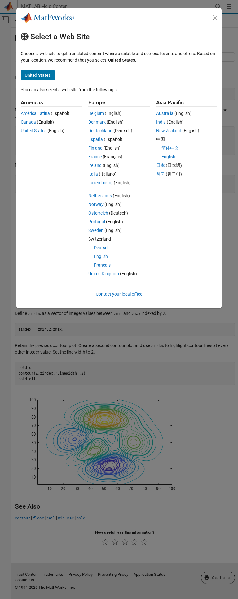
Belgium (96, 113)
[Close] (215, 17)
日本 (160, 165)
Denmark (97, 121)
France (95, 156)
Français (102, 265)
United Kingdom (103, 273)
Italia (93, 173)
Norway (96, 204)
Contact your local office (119, 294)
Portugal (96, 221)
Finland (95, 147)
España (95, 139)
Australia (165, 113)
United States (33, 130)
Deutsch (102, 247)
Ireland (95, 165)
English (101, 256)
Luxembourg (100, 182)
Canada (28, 121)
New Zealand (168, 130)
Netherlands (100, 195)
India (161, 121)
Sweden (96, 230)
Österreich (98, 213)
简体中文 (170, 147)
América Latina (35, 113)
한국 (160, 173)
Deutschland (100, 130)
